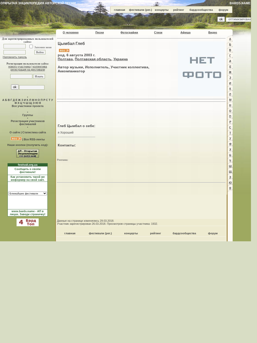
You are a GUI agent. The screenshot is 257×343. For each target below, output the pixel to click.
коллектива (40, 66)
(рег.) (148, 9)
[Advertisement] (141, 111)
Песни (99, 32)
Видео (212, 32)
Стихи (158, 32)
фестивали (136, 9)
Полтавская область (93, 59)
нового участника (19, 66)
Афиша (185, 32)
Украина (120, 59)
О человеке (71, 32)
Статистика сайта (34, 132)
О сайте (15, 132)
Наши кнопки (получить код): (27, 144)
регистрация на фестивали (28, 69)
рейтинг (178, 9)
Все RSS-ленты (34, 139)
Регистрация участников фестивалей (28, 123)
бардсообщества (201, 9)
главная (119, 9)
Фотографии (129, 32)
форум (223, 9)
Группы (27, 115)
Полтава (65, 59)
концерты (161, 9)
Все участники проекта (27, 105)
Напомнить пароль (15, 57)
